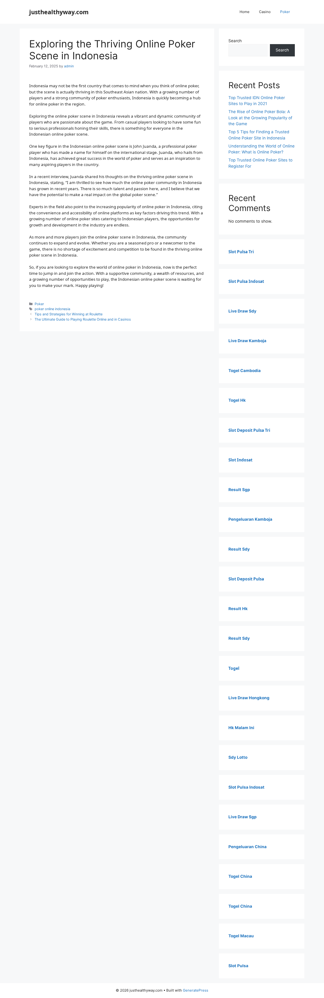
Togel (233, 668)
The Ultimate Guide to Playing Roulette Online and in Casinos (83, 319)
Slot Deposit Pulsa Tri (249, 430)
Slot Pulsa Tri (241, 251)
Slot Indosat (240, 460)
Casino (265, 11)
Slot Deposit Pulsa (246, 579)
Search (235, 40)
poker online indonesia (52, 309)
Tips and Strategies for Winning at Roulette (68, 314)
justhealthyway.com (59, 12)
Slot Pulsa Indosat (246, 281)
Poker (285, 11)
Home (245, 11)
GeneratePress (195, 990)
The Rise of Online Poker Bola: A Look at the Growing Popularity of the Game (260, 117)
